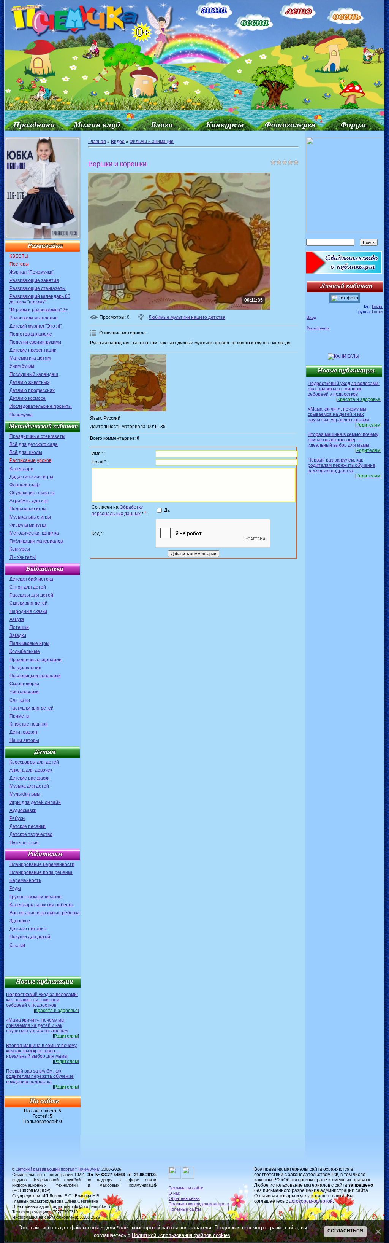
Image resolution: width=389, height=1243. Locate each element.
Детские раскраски (29, 778)
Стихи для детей (27, 587)
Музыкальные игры (30, 517)
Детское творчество (30, 834)
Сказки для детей (28, 603)
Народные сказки (28, 611)
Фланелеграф (24, 484)
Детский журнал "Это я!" (35, 326)
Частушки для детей (31, 708)
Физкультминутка (27, 525)
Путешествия (24, 842)
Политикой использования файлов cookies (181, 1235)
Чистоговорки (24, 691)
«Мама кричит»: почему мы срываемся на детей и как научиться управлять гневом (37, 1025)
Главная (97, 141)
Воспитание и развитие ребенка (44, 912)
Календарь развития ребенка (41, 904)
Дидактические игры (31, 476)
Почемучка (21, 414)
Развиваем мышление (33, 317)
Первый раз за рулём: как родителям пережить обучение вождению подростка (40, 1076)
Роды (15, 888)
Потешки (19, 627)
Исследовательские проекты (40, 406)
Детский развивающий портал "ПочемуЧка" (58, 1169)
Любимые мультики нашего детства (187, 317)
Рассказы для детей (31, 595)
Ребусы (17, 818)
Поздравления (25, 667)
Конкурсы (19, 549)
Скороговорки (24, 683)
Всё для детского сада (33, 444)
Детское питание (27, 928)
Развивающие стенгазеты (37, 288)
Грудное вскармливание (35, 896)
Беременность (25, 880)
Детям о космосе (27, 398)
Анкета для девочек (30, 770)
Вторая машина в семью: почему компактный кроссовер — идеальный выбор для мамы (41, 1051)
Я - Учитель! (22, 557)
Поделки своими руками (35, 342)
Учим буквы (21, 366)
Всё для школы (25, 452)
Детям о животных (29, 382)
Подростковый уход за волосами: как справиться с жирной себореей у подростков (42, 1000)
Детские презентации (33, 350)
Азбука (16, 619)
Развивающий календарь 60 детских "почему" (39, 299)
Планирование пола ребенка (41, 872)
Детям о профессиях (32, 390)
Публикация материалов (36, 541)
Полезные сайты (185, 1209)
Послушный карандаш (33, 374)
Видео (118, 141)
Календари (21, 468)
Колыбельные (24, 651)
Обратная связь (184, 1198)
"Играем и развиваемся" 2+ (38, 309)
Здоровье (19, 920)
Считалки (19, 700)
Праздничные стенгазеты (37, 436)
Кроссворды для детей (34, 762)
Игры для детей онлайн (35, 802)
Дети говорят (23, 732)
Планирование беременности (41, 864)
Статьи (17, 945)
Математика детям (30, 358)
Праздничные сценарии (35, 659)
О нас (174, 1193)
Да (167, 510)
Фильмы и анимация (152, 141)
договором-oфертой (311, 1201)
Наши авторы (24, 740)
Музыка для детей (29, 786)
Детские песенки (27, 826)
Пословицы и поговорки (35, 675)
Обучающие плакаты (32, 492)
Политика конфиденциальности (199, 1204)
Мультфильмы (24, 794)
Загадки (17, 635)
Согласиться (345, 1230)
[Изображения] (128, 382)
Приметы (19, 716)
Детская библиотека (31, 579)
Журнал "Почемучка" (31, 272)
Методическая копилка (34, 533)
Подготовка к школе (30, 334)
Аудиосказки (22, 810)
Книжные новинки (28, 724)
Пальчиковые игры (29, 643)
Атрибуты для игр (28, 500)
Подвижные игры (27, 508)
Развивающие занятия (34, 280)
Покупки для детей (29, 936)
